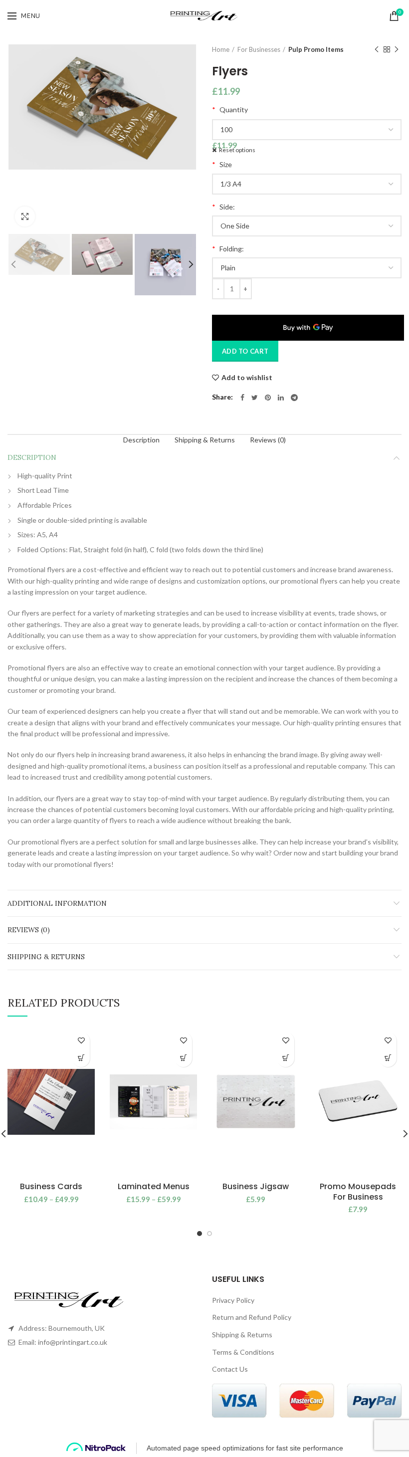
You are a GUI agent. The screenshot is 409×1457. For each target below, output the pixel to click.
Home (220, 49)
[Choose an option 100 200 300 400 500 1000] (307, 129)
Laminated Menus (154, 1187)
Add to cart (245, 351)
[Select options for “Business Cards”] (81, 1058)
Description (141, 439)
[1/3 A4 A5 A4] (307, 184)
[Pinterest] (267, 397)
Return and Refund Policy (251, 1317)
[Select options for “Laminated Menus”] (183, 1058)
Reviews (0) (268, 439)
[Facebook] (242, 397)
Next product (397, 49)
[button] (285, 1058)
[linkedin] (280, 397)
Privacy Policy (233, 1300)
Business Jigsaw (255, 1187)
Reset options (237, 150)
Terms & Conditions (243, 1352)
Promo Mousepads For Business (358, 1192)
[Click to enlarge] (25, 216)
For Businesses (258, 49)
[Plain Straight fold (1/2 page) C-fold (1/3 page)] (307, 267)
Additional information (57, 903)
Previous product (377, 49)
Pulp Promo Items (316, 49)
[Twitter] (254, 397)
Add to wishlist (246, 377)
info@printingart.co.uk (72, 1342)
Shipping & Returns (205, 439)
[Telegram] (294, 397)
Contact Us (230, 1369)
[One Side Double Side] (307, 225)
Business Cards (51, 1187)
